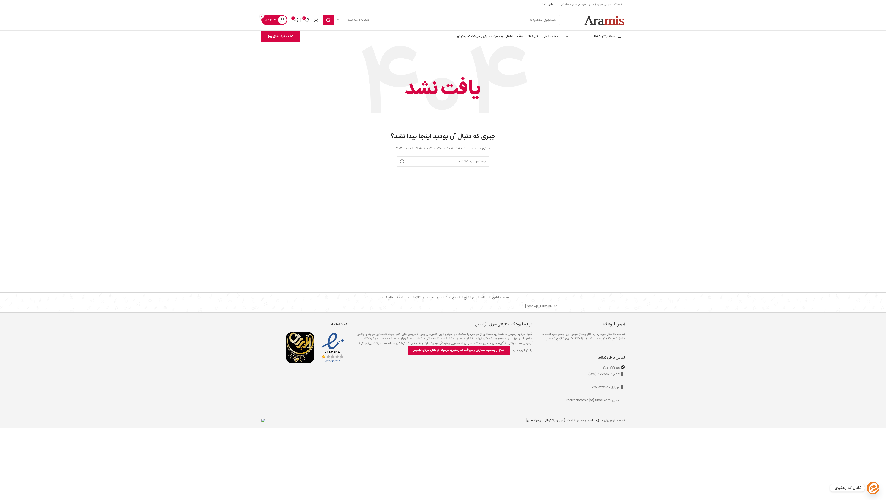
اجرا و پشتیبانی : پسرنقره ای (545, 420)
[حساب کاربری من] (316, 20)
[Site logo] (604, 19)
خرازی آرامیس (594, 420)
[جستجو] (328, 20)
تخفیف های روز (278, 36)
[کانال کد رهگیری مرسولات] (873, 488)
